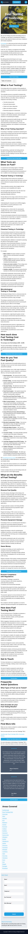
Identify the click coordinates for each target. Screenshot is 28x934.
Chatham (4, 828)
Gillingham (4, 837)
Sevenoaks (21, 734)
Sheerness (4, 845)
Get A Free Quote (14, 799)
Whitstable (4, 849)
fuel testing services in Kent (9, 457)
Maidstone (4, 822)
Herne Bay (4, 855)
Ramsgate (4, 866)
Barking (2, 735)
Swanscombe (5, 835)
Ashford (4, 843)
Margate (4, 864)
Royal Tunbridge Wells (13, 734)
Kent (3, 820)
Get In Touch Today (14, 76)
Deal (3, 862)
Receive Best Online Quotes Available (14, 353)
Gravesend (4, 833)
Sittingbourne (5, 841)
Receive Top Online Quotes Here (14, 571)
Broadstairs (5, 868)
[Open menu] (26, 2)
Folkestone (4, 857)
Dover (3, 860)
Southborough (4, 734)
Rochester (4, 826)
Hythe (3, 853)
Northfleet (4, 830)
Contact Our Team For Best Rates (14, 158)
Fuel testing (3, 43)
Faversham (5, 847)
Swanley (4, 824)
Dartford (4, 839)
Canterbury (4, 851)
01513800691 (16, 2)
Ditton (3, 816)
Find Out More (14, 678)
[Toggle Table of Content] (13, 81)
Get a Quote (13, 26)
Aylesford (4, 818)
